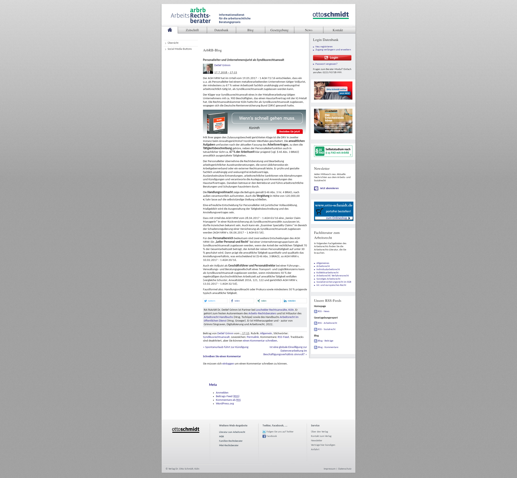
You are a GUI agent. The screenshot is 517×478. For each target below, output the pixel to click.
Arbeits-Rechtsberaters (262, 313)
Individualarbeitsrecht (328, 269)
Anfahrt (315, 449)
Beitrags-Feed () (228, 396)
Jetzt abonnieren (329, 188)
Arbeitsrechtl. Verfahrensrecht (332, 275)
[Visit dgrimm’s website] (208, 65)
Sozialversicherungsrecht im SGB (333, 282)
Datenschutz (344, 469)
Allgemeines (322, 263)
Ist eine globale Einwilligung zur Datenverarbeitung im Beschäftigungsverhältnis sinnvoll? (285, 351)
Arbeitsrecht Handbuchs (218, 317)
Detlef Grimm (222, 65)
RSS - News (323, 311)
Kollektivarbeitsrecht (327, 272)
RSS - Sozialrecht (326, 329)
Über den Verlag (319, 431)
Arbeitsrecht (323, 266)
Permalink (253, 337)
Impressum (329, 469)
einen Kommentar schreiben (260, 340)
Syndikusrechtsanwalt (216, 337)
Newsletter (316, 440)
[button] (215, 300)
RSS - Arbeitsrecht (327, 323)
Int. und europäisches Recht (331, 285)
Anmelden (222, 392)
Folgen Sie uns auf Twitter (280, 431)
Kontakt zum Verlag (321, 436)
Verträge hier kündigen (323, 445)
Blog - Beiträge (325, 340)
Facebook (272, 436)
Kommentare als (228, 400)
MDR (221, 436)
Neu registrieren (324, 46)
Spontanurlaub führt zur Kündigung (225, 347)
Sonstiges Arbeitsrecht (328, 279)
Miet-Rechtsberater (229, 445)
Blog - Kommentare (328, 347)
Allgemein (266, 333)
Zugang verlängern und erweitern (333, 49)
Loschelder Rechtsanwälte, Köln (275, 309)
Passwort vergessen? (326, 64)
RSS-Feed (283, 337)
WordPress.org (225, 403)
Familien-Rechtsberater (231, 441)
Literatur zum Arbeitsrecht (232, 432)
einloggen (228, 363)
